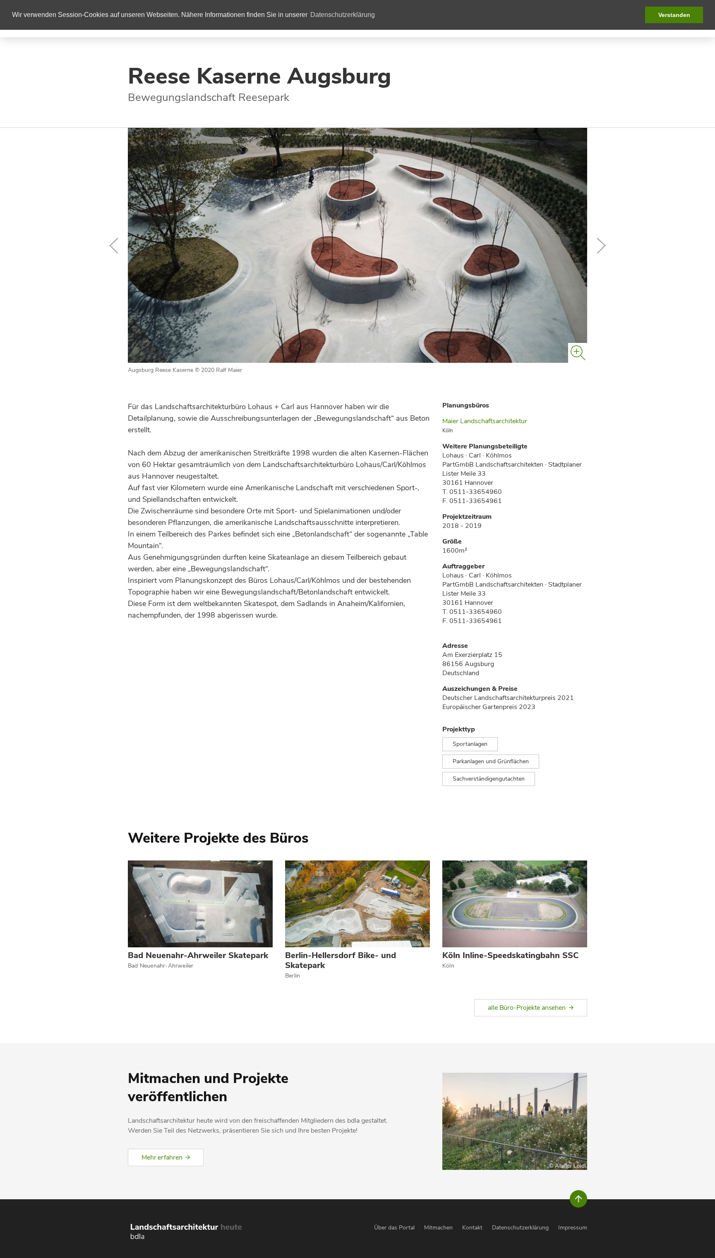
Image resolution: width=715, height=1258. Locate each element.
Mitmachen (438, 1228)
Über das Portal (394, 1228)
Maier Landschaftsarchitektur (484, 421)
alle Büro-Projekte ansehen (527, 1007)
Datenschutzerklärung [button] (342, 14)
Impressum (572, 1228)
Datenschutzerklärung (520, 1228)
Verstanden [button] (674, 15)
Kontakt (472, 1228)
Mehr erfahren (162, 1157)
